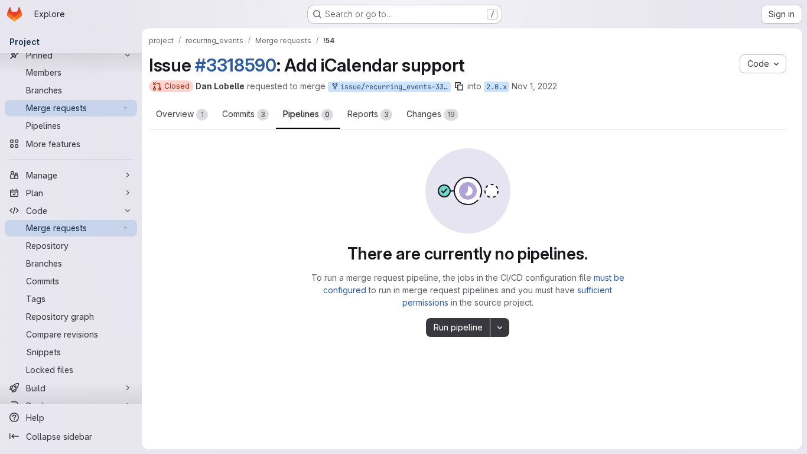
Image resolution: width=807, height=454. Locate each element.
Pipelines (306, 114)
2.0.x (496, 87)
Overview (180, 114)
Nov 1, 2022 (534, 86)
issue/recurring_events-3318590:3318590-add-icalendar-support (393, 87)
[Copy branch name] (459, 86)
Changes (430, 114)
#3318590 (235, 65)
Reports (368, 114)
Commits (243, 114)
